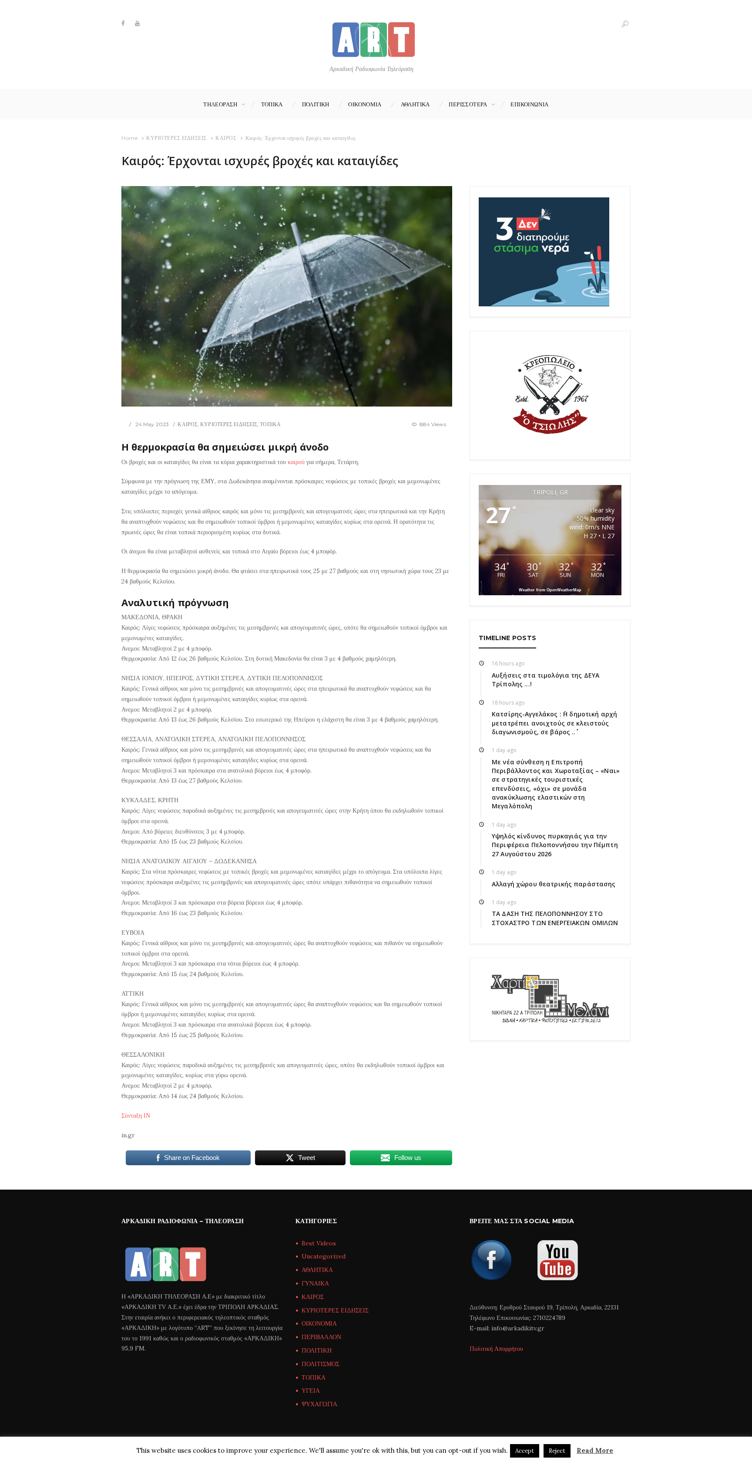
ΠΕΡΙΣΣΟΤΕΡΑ (468, 104)
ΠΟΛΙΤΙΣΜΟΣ (320, 1364)
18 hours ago (508, 702)
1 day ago (504, 750)
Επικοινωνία (529, 104)
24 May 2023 (152, 424)
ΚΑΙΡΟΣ (225, 138)
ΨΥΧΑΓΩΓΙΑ (319, 1404)
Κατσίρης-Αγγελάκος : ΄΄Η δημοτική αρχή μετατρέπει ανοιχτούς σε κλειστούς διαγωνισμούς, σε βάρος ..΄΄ (554, 723)
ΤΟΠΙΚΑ (272, 104)
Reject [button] (557, 1451)
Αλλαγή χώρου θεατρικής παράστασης (554, 884)
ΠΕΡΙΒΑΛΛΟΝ (321, 1337)
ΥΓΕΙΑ (311, 1390)
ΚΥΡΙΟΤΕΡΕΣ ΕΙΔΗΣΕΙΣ (176, 138)
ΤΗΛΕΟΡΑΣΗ (220, 104)
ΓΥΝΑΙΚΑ (315, 1283)
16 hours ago (508, 663)
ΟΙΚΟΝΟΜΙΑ (365, 104)
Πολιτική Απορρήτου (496, 1349)
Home (129, 138)
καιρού (296, 462)
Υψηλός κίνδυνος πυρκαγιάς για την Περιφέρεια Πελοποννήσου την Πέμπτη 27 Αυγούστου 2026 (555, 845)
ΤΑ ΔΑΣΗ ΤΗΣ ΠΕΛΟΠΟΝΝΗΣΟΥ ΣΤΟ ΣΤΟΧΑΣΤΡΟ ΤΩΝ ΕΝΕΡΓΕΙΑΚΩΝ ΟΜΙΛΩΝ (555, 917)
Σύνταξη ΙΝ (135, 1115)
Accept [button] (524, 1451)
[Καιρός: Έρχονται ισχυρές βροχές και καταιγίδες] (286, 296)
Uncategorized (324, 1256)
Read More (595, 1450)
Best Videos (319, 1243)
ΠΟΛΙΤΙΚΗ (315, 104)
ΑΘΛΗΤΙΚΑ (415, 104)
